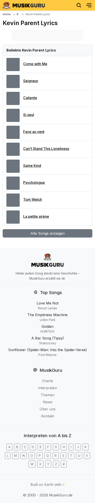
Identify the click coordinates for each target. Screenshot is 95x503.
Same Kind (32, 165)
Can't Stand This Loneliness (46, 148)
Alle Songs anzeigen (47, 233)
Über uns (47, 409)
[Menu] (88, 5)
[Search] (79, 5)
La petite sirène (36, 216)
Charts (47, 381)
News (47, 402)
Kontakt (47, 416)
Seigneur (30, 81)
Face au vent (33, 131)
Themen (48, 395)
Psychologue (34, 182)
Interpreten (47, 388)
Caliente (30, 98)
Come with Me (35, 64)
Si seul (28, 114)
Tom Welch (32, 199)
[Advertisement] (47, 35)
